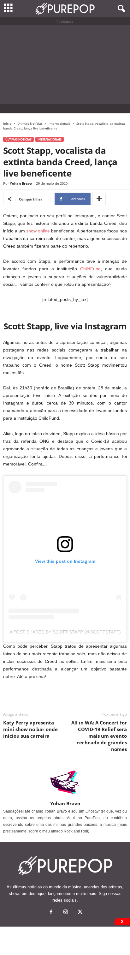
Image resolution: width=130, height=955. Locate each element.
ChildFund (90, 268)
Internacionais (59, 123)
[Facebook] (51, 912)
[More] (99, 199)
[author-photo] (65, 782)
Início (7, 123)
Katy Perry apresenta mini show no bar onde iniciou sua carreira (30, 729)
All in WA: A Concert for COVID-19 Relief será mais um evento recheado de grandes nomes (99, 735)
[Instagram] (65, 912)
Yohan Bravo (21, 183)
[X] (79, 912)
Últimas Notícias (30, 123)
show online (38, 230)
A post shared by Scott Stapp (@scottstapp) (65, 631)
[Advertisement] (65, 64)
